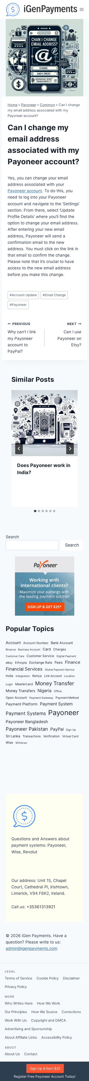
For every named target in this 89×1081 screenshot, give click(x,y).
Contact (30, 1054)
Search (12, 536)
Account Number (35, 643)
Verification (51, 736)
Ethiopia (21, 662)
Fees (59, 662)
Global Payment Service (59, 669)
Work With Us (16, 1020)
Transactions (32, 736)
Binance (11, 649)
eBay (9, 662)
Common (47, 105)
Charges (59, 649)
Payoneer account (25, 190)
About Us (12, 1054)
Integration (23, 676)
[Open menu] (81, 9)
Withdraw (21, 742)
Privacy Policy (16, 987)
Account (13, 642)
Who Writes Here (19, 1003)
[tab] (35, 511)
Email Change (54, 295)
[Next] (70, 448)
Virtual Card (70, 736)
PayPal (57, 729)
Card (47, 649)
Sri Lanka (13, 736)
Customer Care (15, 656)
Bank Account (62, 643)
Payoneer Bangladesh (27, 721)
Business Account (29, 649)
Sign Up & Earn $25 (45, 1068)
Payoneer (28, 105)
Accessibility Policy (56, 1037)
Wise (9, 742)
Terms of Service (18, 978)
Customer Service (40, 656)
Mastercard (24, 684)
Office (58, 691)
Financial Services (24, 669)
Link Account (53, 676)
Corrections (71, 1012)
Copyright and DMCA (48, 1020)
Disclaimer (71, 978)
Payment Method (67, 697)
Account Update (23, 295)
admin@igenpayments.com (31, 948)
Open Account (16, 697)
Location (69, 676)
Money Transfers (20, 691)
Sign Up (71, 729)
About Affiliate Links (21, 1037)
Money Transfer (54, 683)
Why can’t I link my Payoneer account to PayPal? (22, 338)
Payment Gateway (41, 697)
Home (12, 105)
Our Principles (16, 1012)
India (9, 676)
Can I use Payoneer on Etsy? (69, 334)
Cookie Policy (48, 978)
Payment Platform (21, 704)
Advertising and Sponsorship (28, 1029)
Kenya (37, 676)
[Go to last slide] (19, 448)
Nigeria (44, 690)
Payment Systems (26, 713)
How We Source (44, 1012)
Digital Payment (66, 656)
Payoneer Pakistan (27, 729)
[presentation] (44, 423)
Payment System (56, 703)
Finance (72, 662)
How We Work (48, 1003)
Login (9, 684)
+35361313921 (41, 906)
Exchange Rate (40, 662)
